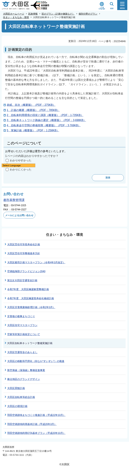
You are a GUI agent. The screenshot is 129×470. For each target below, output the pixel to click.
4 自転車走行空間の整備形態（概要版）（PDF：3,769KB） (44, 125)
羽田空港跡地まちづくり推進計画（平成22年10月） (36, 415)
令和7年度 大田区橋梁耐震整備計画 (28, 289)
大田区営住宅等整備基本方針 (23, 253)
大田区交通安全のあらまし (22, 352)
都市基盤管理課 (14, 200)
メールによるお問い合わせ (19, 215)
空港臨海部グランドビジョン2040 (26, 271)
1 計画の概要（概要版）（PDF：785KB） (33, 110)
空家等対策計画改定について (23, 334)
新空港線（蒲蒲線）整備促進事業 (26, 370)
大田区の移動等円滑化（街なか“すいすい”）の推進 (35, 361)
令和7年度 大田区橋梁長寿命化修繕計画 (30, 298)
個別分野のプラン (88, 13)
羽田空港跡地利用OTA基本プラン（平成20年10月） (36, 433)
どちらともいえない (22, 165)
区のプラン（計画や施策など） (58, 13)
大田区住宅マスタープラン (22, 325)
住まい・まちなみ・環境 (16, 17)
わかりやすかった (20, 160)
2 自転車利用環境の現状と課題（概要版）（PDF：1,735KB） (45, 115)
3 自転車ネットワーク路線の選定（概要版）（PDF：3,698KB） (46, 120)
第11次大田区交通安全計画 (22, 280)
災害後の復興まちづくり (21, 316)
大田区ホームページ (13, 13)
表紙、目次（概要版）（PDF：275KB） (31, 104)
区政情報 (33, 13)
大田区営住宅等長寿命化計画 (23, 244)
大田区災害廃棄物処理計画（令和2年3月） (31, 307)
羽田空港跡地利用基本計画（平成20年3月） (32, 424)
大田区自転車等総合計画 (21, 397)
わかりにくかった (20, 169)
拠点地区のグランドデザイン (23, 379)
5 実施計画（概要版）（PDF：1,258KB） (33, 130)
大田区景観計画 (16, 388)
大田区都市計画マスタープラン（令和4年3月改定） (36, 262)
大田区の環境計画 (17, 406)
